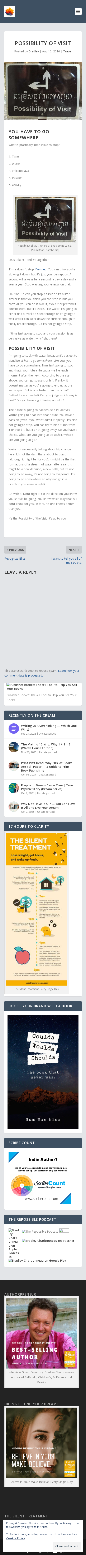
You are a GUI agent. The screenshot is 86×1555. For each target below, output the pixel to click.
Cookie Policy (15, 1538)
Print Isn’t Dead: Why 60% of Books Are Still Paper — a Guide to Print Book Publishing (46, 766)
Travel (67, 51)
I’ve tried (41, 269)
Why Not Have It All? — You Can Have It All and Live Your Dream (48, 806)
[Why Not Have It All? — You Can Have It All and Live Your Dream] (14, 806)
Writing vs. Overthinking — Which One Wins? (49, 727)
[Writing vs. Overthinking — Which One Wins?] (14, 728)
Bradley (34, 51)
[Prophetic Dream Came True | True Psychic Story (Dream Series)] (14, 788)
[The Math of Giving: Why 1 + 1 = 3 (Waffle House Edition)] (14, 747)
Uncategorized (47, 733)
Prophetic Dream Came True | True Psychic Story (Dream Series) (47, 787)
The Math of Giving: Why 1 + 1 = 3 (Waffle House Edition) (45, 746)
